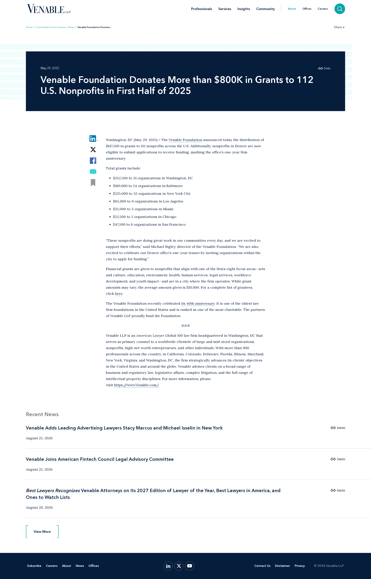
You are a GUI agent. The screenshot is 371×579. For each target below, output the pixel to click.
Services (224, 9)
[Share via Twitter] (93, 149)
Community (265, 9)
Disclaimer (282, 566)
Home (29, 27)
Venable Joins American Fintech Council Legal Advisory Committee (100, 459)
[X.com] (178, 565)
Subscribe (34, 566)
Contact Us (262, 566)
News (71, 27)
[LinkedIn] (168, 565)
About (292, 9)
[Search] (339, 8)
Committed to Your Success (51, 27)
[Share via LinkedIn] (93, 138)
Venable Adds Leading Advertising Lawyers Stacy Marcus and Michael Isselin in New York (124, 428)
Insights (243, 9)
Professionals (201, 9)
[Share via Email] (93, 171)
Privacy (300, 566)
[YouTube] (189, 565)
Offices (306, 9)
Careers (323, 9)
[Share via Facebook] (93, 160)
